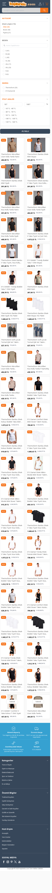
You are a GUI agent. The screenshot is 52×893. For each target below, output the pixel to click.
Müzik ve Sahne (7, 780)
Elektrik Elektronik (8, 772)
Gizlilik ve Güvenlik (8, 812)
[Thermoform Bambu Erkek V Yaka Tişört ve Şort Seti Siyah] (38, 224)
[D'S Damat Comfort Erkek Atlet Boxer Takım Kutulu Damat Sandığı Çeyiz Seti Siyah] (38, 596)
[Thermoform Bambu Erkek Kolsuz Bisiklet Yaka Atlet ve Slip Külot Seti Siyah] (12, 675)
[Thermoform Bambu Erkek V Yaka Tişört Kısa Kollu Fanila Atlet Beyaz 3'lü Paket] (38, 436)
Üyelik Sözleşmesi (8, 801)
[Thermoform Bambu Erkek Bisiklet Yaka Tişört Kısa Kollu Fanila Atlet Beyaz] (12, 596)
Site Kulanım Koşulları (9, 816)
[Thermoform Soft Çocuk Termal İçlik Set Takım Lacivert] (38, 330)
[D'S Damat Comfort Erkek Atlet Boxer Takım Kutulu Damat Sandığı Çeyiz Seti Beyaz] (38, 410)
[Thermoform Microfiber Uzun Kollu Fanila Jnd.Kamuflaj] (12, 357)
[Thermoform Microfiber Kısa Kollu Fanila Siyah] (12, 224)
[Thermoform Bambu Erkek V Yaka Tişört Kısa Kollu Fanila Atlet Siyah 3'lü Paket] (38, 516)
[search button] (44, 10)
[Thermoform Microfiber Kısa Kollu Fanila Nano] (12, 198)
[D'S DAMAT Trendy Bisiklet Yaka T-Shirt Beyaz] (38, 251)
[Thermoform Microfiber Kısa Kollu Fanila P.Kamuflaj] (38, 357)
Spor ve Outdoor (8, 776)
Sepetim (4, 849)
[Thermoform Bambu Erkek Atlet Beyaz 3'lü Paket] (38, 304)
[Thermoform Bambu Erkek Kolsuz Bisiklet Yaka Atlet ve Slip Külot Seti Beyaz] (12, 436)
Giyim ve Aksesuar (8, 769)
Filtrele (25, 131)
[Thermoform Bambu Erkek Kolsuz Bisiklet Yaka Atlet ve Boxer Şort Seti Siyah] (38, 675)
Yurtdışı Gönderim (8, 820)
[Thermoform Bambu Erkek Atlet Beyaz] (38, 145)
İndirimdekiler (6, 841)
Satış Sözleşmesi (7, 805)
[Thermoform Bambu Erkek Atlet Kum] (38, 277)
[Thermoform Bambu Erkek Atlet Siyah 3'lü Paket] (12, 304)
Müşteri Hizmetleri (8, 845)
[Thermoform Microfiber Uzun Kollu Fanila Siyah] (38, 198)
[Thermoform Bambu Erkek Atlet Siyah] (12, 171)
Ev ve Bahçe (6, 784)
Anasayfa (5, 833)
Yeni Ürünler (6, 837)
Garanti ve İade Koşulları (10, 809)
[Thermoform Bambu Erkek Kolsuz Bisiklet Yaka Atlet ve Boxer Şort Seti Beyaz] (12, 410)
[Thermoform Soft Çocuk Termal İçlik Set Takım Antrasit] (12, 330)
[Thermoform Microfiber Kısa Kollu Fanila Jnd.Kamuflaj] (12, 383)
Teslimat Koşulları (8, 797)
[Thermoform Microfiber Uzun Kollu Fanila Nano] (12, 145)
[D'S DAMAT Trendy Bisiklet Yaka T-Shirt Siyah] (12, 277)
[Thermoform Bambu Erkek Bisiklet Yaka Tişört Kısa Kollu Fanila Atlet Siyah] (38, 383)
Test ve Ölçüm (7, 765)
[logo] (22, 4)
